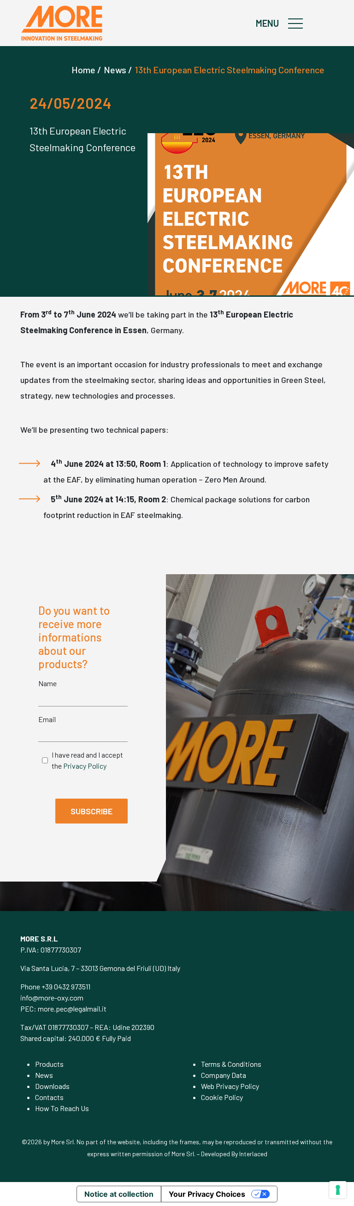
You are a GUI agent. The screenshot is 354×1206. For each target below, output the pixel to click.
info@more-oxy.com (51, 997)
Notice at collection (118, 1194)
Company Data (223, 1075)
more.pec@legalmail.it (72, 1008)
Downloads (52, 1086)
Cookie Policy (222, 1097)
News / (118, 69)
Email (47, 719)
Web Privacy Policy (230, 1086)
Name (47, 683)
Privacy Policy (84, 765)
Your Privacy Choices (207, 1194)
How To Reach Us (62, 1108)
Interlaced (253, 1154)
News (44, 1075)
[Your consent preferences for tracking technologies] (338, 1190)
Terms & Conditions (231, 1063)
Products (49, 1063)
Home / (86, 69)
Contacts (49, 1097)
